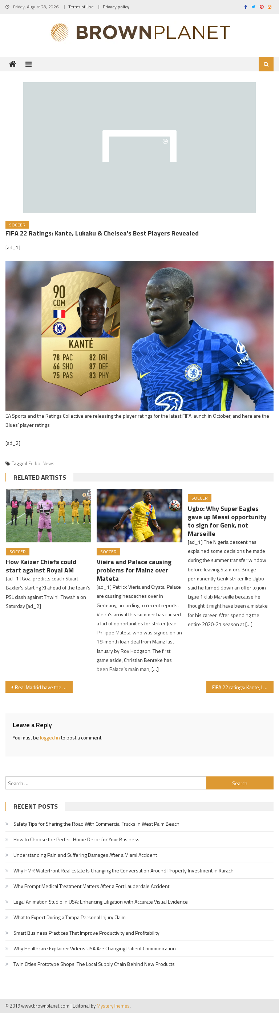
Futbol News (41, 463)
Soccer (17, 224)
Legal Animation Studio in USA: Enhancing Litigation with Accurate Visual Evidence (100, 901)
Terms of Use (81, 6)
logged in (50, 737)
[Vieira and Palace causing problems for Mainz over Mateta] (139, 515)
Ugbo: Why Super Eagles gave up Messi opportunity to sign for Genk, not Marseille (227, 521)
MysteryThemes (113, 1005)
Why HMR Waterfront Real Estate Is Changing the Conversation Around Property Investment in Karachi (124, 870)
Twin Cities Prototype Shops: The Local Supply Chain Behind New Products (94, 964)
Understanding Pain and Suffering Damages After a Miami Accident (85, 855)
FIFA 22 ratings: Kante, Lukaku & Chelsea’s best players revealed (242, 687)
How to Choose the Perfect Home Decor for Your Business (76, 839)
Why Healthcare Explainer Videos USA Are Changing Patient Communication (94, 948)
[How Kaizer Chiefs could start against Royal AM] (49, 515)
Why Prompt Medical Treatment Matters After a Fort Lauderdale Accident (91, 886)
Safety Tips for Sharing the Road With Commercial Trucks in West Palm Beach (96, 824)
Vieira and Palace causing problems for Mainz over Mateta (134, 570)
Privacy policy (116, 6)
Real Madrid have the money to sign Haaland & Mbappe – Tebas (43, 687)
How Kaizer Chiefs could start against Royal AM (41, 566)
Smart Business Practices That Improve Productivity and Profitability (86, 933)
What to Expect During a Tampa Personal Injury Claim (69, 917)
